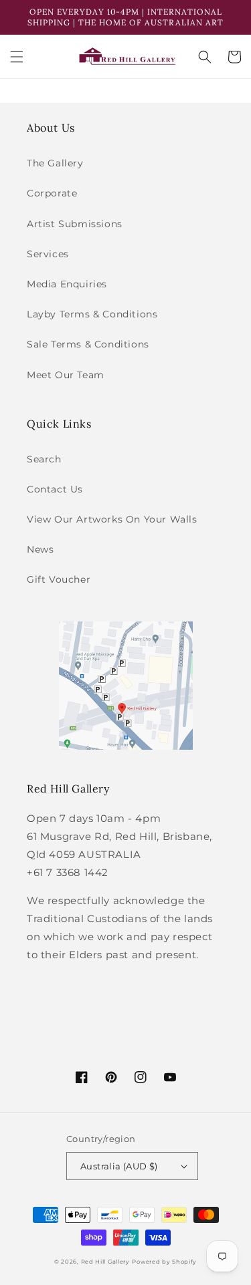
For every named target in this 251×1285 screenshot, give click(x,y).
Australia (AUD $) (119, 1166)
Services (48, 254)
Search (44, 459)
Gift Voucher (58, 579)
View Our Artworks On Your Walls (112, 519)
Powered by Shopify (164, 1261)
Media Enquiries (67, 284)
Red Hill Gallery (105, 1261)
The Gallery (55, 163)
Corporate (52, 193)
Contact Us (55, 489)
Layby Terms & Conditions (92, 314)
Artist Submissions (74, 224)
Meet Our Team (65, 375)
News (40, 549)
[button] (16, 57)
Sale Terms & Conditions (88, 344)
